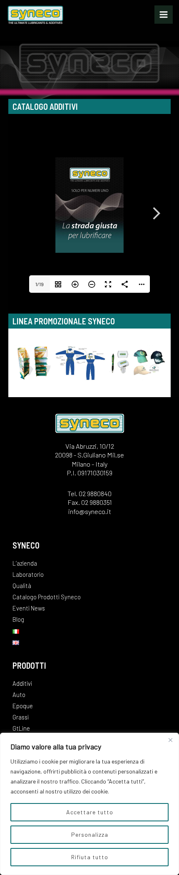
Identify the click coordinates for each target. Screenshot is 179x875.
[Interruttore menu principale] (163, 14)
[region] (89, 804)
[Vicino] (170, 740)
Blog (18, 619)
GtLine (21, 728)
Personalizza (89, 834)
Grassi (20, 717)
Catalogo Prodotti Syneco (46, 597)
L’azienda (24, 563)
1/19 (39, 284)
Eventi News (28, 608)
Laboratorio (28, 574)
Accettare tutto (89, 812)
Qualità (21, 585)
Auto (18, 694)
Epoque (22, 705)
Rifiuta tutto (89, 856)
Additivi (22, 683)
